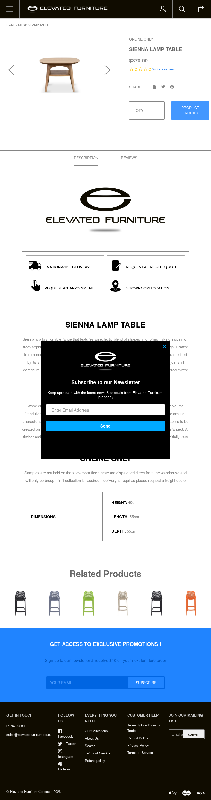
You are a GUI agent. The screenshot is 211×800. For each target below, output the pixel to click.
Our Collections (96, 730)
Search (90, 745)
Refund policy (95, 760)
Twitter (71, 743)
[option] (59, 64)
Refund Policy (137, 737)
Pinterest (65, 769)
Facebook (65, 736)
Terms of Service (97, 753)
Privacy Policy (138, 745)
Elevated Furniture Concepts (31, 791)
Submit (193, 734)
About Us (92, 738)
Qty (139, 110)
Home (11, 24)
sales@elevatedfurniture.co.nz (29, 734)
